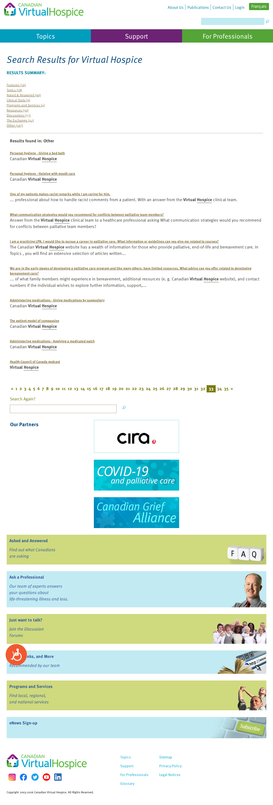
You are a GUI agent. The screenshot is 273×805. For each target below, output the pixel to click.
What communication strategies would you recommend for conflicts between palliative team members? (87, 214)
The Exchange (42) (20, 120)
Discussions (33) (19, 115)
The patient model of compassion (34, 320)
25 (155, 388)
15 (89, 388)
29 (182, 388)
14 (83, 388)
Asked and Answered (28, 540)
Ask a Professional (26, 577)
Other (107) (15, 125)
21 (128, 388)
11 (64, 388)
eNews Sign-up (23, 723)
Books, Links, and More (31, 656)
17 (101, 388)
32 (202, 388)
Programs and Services (31, 686)
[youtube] (46, 777)
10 (57, 388)
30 (189, 388)
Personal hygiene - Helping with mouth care (42, 173)
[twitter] (35, 777)
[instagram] (12, 777)
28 (175, 388)
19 (114, 388)
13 (76, 388)
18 (108, 388)
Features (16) (16, 84)
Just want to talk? (25, 620)
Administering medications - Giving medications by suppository (57, 299)
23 (141, 388)
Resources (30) (18, 110)
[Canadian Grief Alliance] (136, 512)
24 (148, 388)
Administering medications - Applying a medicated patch (52, 340)
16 (95, 388)
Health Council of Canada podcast (35, 361)
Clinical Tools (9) (18, 99)
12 (70, 388)
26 (161, 388)
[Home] (43, 9)
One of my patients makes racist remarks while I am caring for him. (60, 193)
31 (196, 388)
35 (226, 388)
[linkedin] (58, 777)
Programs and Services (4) (26, 104)
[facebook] (23, 777)
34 (219, 388)
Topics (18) (14, 89)
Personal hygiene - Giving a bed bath (37, 152)
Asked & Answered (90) (24, 94)
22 (134, 388)
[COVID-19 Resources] (136, 475)
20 (121, 388)
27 (168, 388)
